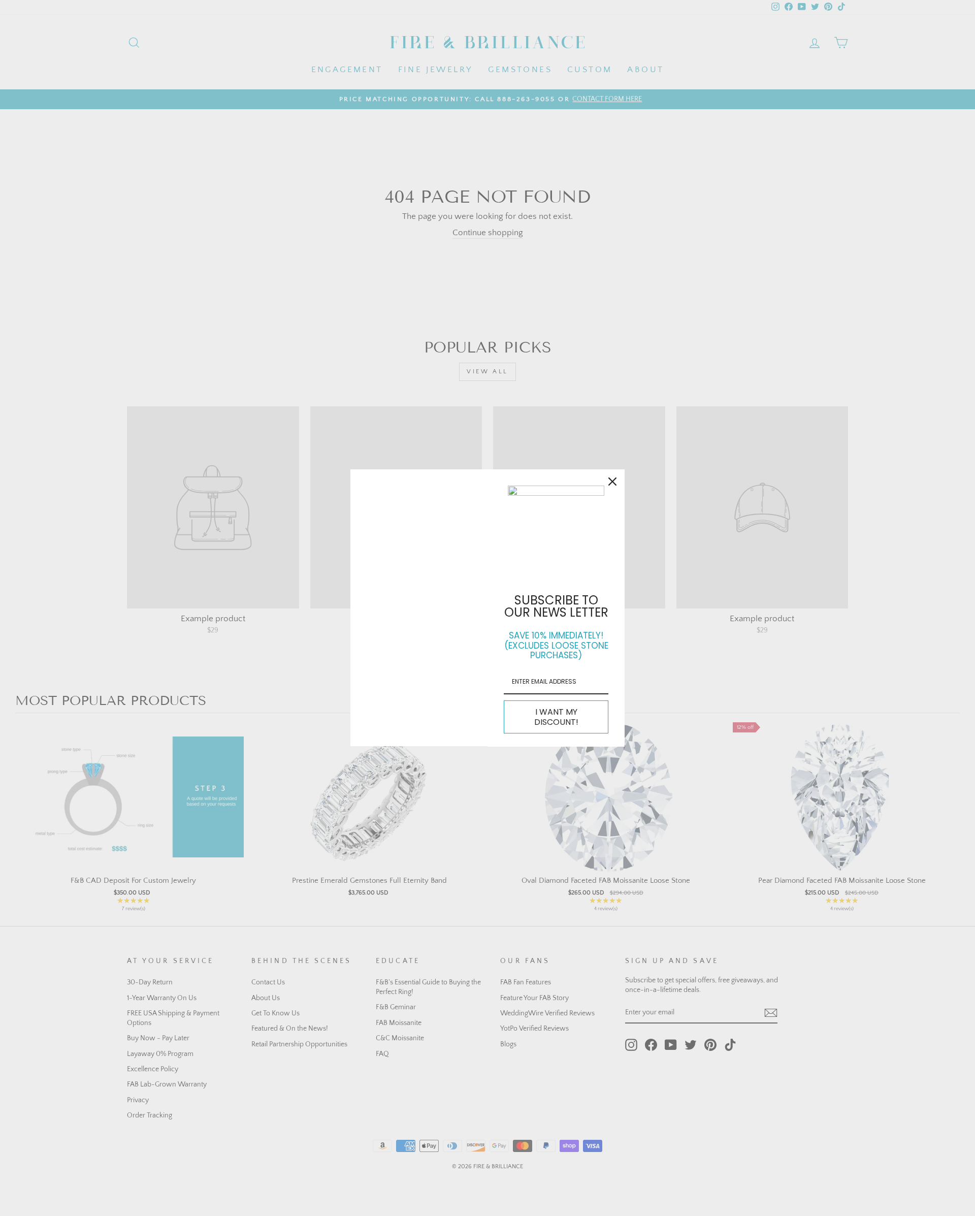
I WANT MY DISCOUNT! (556, 716)
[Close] (612, 481)
